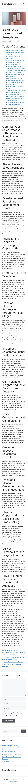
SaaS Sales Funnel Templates (15, 68)
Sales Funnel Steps (8, 761)
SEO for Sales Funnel (8, 751)
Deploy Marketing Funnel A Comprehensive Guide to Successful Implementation (13, 747)
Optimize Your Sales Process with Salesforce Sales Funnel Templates (15, 52)
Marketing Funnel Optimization (11, 754)
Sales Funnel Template (11, 650)
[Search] (23, 731)
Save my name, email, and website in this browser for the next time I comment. (13, 714)
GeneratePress (14, 781)
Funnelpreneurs (10, 4)
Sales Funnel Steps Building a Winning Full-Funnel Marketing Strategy (12, 664)
